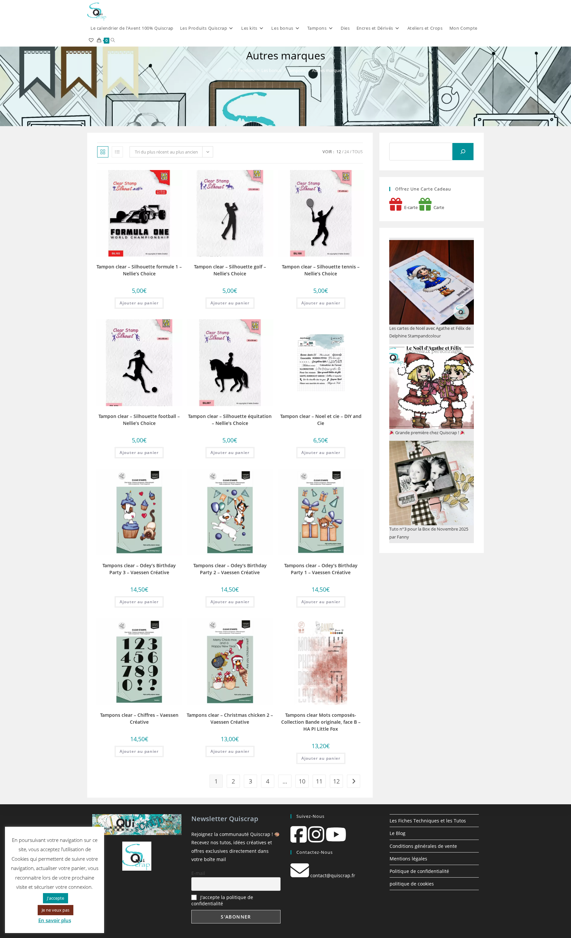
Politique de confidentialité (419, 871)
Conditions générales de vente (423, 846)
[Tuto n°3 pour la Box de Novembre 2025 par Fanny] (431, 483)
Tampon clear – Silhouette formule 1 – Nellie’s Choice (139, 270)
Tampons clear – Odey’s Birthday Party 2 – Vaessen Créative (230, 568)
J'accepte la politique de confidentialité (222, 900)
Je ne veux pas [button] (55, 910)
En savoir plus (54, 920)
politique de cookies (412, 884)
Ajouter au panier (139, 303)
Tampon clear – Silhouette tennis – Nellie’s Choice (321, 270)
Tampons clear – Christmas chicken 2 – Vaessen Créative (230, 718)
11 (319, 781)
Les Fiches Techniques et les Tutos (428, 820)
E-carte (410, 207)
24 (346, 152)
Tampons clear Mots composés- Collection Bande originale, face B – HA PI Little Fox (321, 722)
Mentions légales (408, 858)
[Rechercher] (463, 151)
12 (338, 152)
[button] (144, 177)
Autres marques (327, 70)
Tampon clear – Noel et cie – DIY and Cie (321, 419)
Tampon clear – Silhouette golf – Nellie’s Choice (230, 270)
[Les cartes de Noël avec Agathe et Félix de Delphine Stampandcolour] (431, 282)
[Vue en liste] (117, 151)
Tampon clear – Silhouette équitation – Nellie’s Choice (230, 419)
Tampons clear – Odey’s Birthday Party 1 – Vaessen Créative (321, 568)
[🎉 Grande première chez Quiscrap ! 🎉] (431, 386)
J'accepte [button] (55, 898)
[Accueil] (230, 70)
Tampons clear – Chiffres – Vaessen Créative (139, 718)
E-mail (198, 873)
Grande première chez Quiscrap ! (427, 432)
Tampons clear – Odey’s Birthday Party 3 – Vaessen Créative (139, 568)
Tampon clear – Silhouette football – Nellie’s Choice (139, 419)
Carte (438, 207)
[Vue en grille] (102, 151)
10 (302, 781)
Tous (357, 152)
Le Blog (397, 833)
